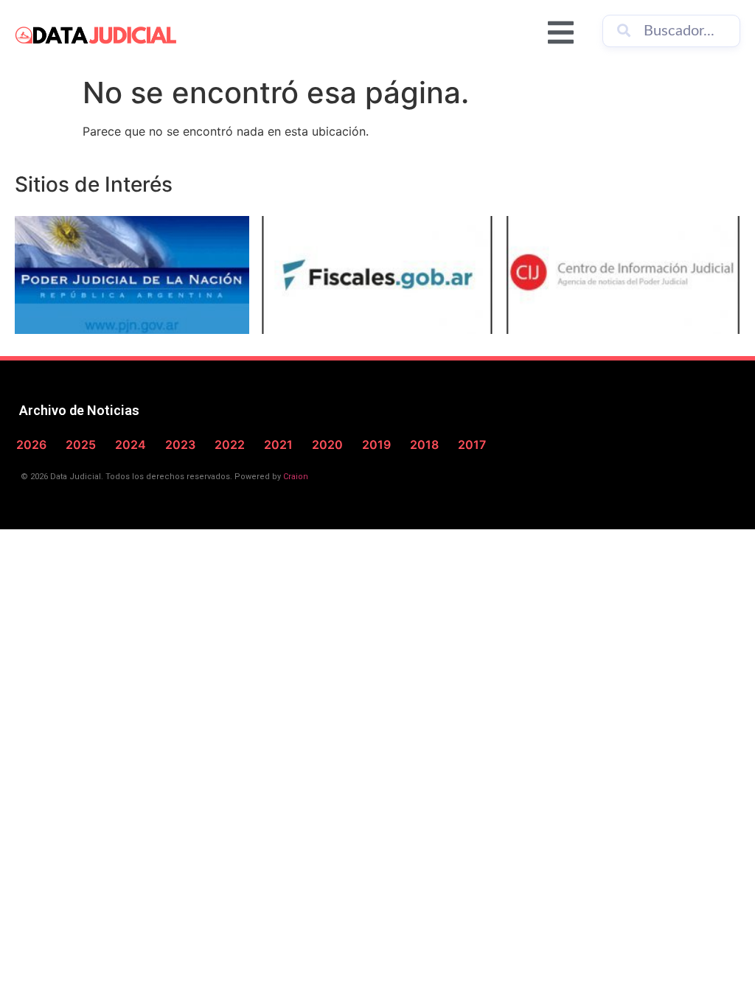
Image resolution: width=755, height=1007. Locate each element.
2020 (327, 444)
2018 (424, 444)
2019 (376, 444)
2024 (130, 444)
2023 (180, 444)
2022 (230, 444)
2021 (278, 444)
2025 (81, 444)
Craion (295, 476)
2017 (472, 444)
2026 (31, 444)
